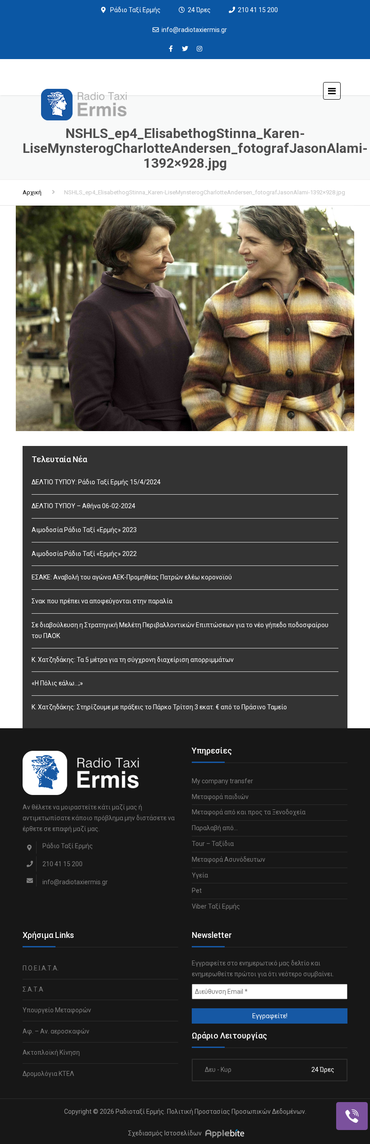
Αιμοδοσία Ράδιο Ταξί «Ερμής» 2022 (84, 553)
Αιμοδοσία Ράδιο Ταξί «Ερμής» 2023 (84, 529)
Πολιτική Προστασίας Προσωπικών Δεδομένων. (236, 1111)
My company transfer (222, 781)
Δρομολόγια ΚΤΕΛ (48, 1073)
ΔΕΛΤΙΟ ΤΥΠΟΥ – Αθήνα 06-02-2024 (83, 506)
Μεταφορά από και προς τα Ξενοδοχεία (248, 812)
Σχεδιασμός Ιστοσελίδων (165, 1133)
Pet (197, 890)
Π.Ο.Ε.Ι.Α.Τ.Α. (41, 968)
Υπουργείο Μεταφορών (57, 1010)
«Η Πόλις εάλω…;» (57, 683)
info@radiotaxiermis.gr (194, 29)
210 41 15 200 (258, 10)
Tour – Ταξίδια (213, 843)
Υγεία (200, 875)
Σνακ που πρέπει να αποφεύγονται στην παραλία (102, 601)
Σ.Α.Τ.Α (33, 989)
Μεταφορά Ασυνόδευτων (228, 859)
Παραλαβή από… (215, 828)
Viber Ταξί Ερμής (216, 906)
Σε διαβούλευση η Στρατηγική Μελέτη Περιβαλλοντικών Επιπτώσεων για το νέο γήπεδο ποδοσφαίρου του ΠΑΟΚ (180, 630)
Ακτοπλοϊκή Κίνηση (51, 1052)
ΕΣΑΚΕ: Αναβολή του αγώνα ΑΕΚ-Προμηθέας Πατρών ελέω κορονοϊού (132, 577)
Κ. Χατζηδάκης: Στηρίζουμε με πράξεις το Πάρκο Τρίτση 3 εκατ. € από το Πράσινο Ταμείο (159, 707)
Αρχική (32, 192)
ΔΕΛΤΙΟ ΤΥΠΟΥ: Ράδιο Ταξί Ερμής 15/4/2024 (96, 482)
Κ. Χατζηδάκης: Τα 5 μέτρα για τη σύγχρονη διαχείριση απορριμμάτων (133, 659)
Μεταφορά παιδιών (220, 796)
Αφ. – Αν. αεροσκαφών (56, 1031)
